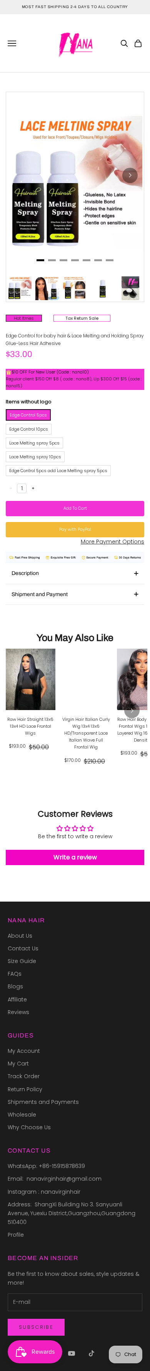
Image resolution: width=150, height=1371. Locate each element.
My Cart (18, 1063)
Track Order (24, 1076)
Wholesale (22, 1114)
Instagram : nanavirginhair (44, 1192)
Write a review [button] (75, 857)
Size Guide (22, 961)
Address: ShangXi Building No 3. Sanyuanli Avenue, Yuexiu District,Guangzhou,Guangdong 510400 (72, 1213)
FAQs (15, 974)
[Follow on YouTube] (71, 1353)
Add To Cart (75, 508)
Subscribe (36, 1327)
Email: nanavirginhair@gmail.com (55, 1179)
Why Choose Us (29, 1127)
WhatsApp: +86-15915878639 (46, 1166)
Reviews (18, 1012)
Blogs (15, 986)
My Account (24, 1051)
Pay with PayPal (75, 529)
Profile (16, 1235)
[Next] (130, 175)
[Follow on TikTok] (91, 1353)
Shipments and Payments (43, 1102)
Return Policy (25, 1089)
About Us (20, 936)
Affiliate (17, 999)
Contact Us (23, 948)
